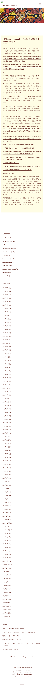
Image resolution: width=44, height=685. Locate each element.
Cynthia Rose (6, 273)
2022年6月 (5, 461)
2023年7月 (5, 416)
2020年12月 (5, 523)
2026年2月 (5, 308)
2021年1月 (5, 520)
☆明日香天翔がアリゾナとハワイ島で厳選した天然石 (18, 148)
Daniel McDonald (7, 238)
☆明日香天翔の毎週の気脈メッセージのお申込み (17, 170)
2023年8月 (5, 412)
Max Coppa (5, 266)
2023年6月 (5, 419)
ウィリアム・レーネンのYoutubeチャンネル (15, 628)
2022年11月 (5, 444)
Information (5, 276)
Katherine (5, 245)
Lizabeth (4, 255)
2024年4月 (5, 385)
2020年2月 (5, 558)
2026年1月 (5, 312)
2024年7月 (5, 374)
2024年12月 (5, 357)
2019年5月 (5, 589)
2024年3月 (5, 388)
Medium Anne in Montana (9, 269)
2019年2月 (5, 599)
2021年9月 (5, 492)
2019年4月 (5, 592)
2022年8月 (5, 454)
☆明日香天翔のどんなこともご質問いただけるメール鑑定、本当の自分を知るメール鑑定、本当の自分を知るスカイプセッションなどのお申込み (22, 139)
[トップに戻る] (22, 682)
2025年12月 (5, 315)
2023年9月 (5, 409)
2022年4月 (5, 468)
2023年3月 (5, 430)
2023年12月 (5, 399)
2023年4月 (5, 426)
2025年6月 (5, 336)
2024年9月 (5, 367)
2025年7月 (5, 333)
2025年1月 (5, 353)
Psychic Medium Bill (7, 241)
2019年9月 (5, 575)
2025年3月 (5, 347)
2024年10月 (5, 364)
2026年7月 (5, 291)
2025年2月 (5, 350)
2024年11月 (5, 360)
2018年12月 (5, 606)
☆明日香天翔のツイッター (11, 163)
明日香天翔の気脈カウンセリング (12, 639)
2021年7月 (5, 499)
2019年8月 (5, 578)
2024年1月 (5, 395)
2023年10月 (5, 405)
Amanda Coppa (6, 262)
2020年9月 (5, 533)
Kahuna (21, 667)
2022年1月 (5, 478)
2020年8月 (5, 537)
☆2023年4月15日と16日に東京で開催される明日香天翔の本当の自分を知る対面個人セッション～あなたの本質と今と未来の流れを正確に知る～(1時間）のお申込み (22, 59)
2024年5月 (5, 381)
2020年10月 (5, 530)
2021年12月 (5, 482)
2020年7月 (5, 540)
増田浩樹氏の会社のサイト (10, 649)
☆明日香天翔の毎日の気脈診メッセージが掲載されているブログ (21, 166)
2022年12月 (5, 440)
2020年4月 (5, 551)
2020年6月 (5, 544)
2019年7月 (5, 582)
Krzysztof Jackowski (8, 248)
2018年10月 (5, 613)
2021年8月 (5, 495)
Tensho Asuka (6, 259)
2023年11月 (5, 402)
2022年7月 (5, 457)
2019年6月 (5, 585)
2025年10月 (5, 322)
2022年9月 (5, 450)
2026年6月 (5, 295)
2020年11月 (5, 527)
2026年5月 (5, 298)
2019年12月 (5, 565)
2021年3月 (5, 513)
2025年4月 (5, 343)
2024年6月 (5, 378)
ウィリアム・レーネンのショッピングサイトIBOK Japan (18, 632)
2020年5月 (5, 547)
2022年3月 (5, 471)
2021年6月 (5, 502)
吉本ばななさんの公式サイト (10, 636)
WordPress (28, 667)
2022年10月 (5, 447)
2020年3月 (5, 554)
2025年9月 (5, 326)
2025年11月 (5, 319)
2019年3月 (5, 596)
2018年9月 (5, 616)
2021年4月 (5, 509)
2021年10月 (5, 488)
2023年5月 (5, 423)
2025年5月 (5, 340)
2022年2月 (5, 475)
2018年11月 (5, 610)
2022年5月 (5, 464)
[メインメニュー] (40, 4)
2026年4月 (5, 302)
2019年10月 (5, 571)
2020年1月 (5, 561)
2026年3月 (5, 305)
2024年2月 (5, 392)
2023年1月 (5, 437)
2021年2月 (5, 516)
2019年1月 (5, 603)
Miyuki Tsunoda (6, 252)
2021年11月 (5, 485)
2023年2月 (5, 433)
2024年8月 (5, 371)
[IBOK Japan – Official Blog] (9, 4)
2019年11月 (5, 568)
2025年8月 (5, 329)
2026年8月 (5, 288)
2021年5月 (5, 506)
